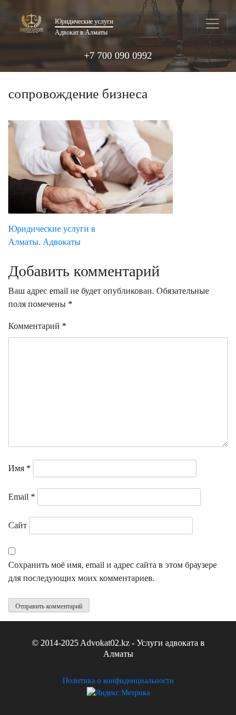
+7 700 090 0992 (118, 55)
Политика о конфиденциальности (118, 681)
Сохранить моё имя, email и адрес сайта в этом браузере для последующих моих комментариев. (112, 571)
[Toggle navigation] (212, 24)
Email (21, 496)
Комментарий (37, 326)
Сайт (17, 525)
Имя (19, 468)
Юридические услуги (84, 21)
